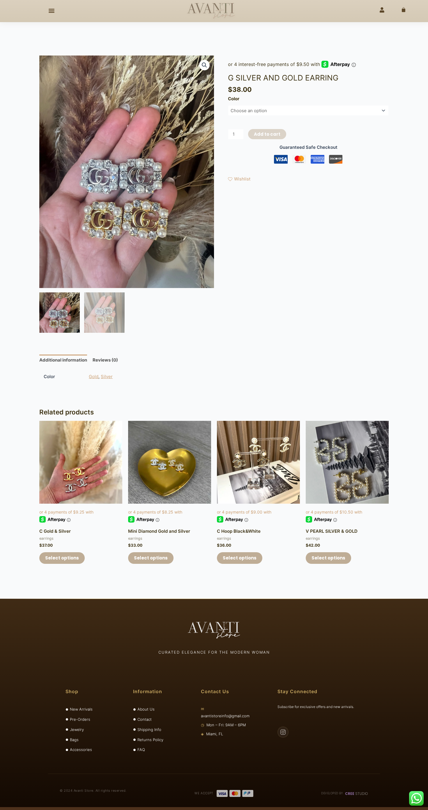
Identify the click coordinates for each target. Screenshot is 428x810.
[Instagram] (283, 732)
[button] (51, 10)
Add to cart (267, 134)
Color (233, 98)
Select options (62, 558)
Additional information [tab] (63, 360)
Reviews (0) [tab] (105, 360)
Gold (93, 376)
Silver (107, 376)
